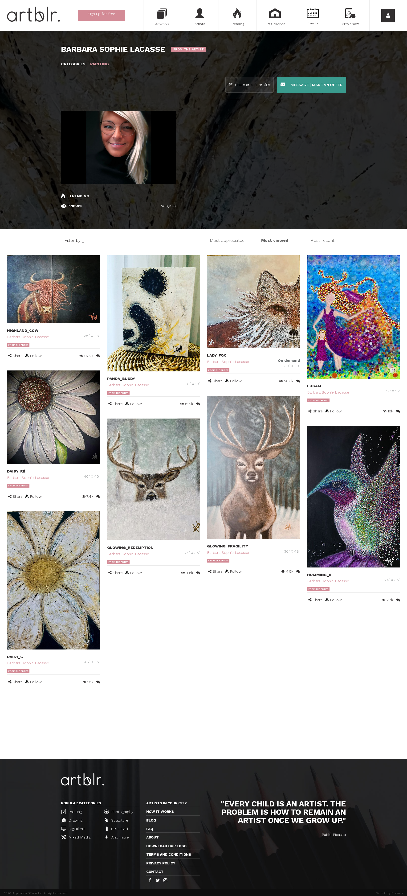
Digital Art (76, 828)
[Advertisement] (203, 724)
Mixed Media (78, 837)
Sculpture (119, 820)
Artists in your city (166, 803)
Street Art (119, 828)
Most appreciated (227, 240)
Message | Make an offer (315, 84)
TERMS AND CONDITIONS (168, 854)
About (152, 837)
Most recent (322, 240)
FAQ (149, 829)
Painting (74, 812)
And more (119, 837)
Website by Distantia (389, 893)
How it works (160, 812)
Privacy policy (160, 863)
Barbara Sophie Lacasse (28, 337)
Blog (151, 820)
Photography (121, 812)
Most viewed (274, 240)
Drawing (74, 820)
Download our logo (166, 846)
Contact (154, 872)
